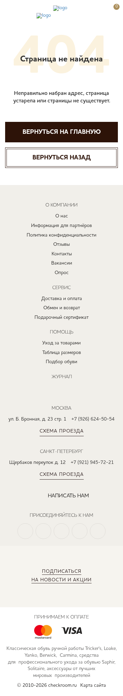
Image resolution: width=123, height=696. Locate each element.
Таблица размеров (61, 352)
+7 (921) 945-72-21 (92, 462)
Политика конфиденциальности (61, 235)
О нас (61, 216)
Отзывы (61, 244)
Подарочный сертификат (61, 317)
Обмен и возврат (61, 308)
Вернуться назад (61, 158)
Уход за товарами (61, 343)
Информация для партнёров (61, 225)
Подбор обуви (61, 361)
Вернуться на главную (62, 132)
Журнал (62, 376)
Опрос (62, 272)
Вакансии (61, 263)
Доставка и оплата (61, 298)
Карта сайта (93, 685)
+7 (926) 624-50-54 (92, 419)
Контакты (62, 254)
